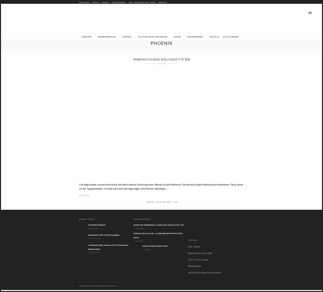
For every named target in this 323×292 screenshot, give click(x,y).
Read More (84, 195)
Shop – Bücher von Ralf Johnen (142, 2)
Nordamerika (107, 37)
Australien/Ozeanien (152, 37)
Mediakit (105, 2)
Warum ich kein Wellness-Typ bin (161, 60)
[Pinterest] (18, 13)
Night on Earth (164, 202)
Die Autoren (84, 2)
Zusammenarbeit (119, 2)
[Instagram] (21, 13)
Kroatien (150, 202)
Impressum (162, 2)
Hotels (214, 37)
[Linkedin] (15, 13)
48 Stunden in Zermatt (96, 225)
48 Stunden (231, 37)
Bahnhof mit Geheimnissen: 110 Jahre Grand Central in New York (158, 225)
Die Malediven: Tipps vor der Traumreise (103, 235)
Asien (177, 37)
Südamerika (195, 37)
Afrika (127, 37)
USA (175, 202)
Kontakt (95, 2)
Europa (87, 37)
